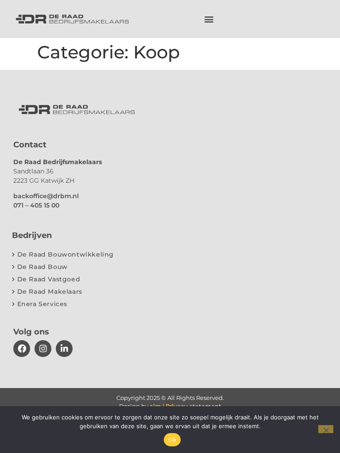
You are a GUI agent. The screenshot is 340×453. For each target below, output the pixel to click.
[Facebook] (21, 348)
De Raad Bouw (42, 267)
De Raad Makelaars (49, 292)
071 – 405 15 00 (36, 205)
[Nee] (325, 429)
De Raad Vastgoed (49, 279)
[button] (209, 19)
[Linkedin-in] (64, 348)
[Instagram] (43, 348)
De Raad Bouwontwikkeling (65, 254)
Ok (172, 439)
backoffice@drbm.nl (46, 196)
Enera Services (42, 304)
